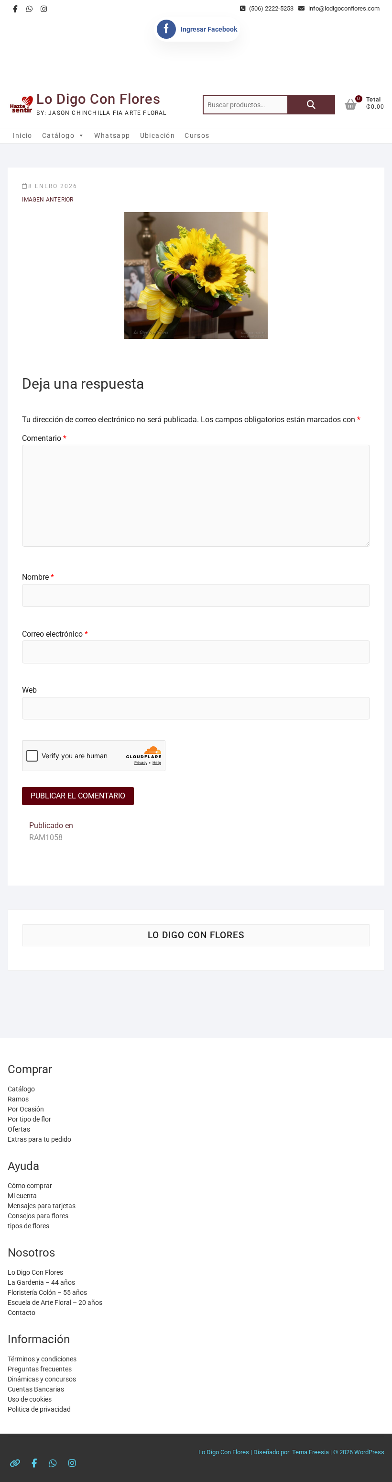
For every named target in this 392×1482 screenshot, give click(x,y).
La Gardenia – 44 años (41, 1282)
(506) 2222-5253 (271, 8)
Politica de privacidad (39, 1409)
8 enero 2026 (52, 186)
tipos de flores (28, 1226)
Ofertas (19, 1129)
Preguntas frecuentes (40, 1369)
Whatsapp (112, 135)
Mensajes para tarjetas (42, 1206)
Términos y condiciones (42, 1359)
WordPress (369, 1452)
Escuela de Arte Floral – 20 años (55, 1302)
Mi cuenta (22, 1196)
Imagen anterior (47, 199)
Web (29, 690)
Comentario (44, 438)
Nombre (38, 577)
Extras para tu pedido (39, 1139)
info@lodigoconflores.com (343, 8)
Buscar (311, 104)
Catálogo (58, 135)
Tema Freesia (310, 1452)
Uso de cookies (30, 1399)
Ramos (18, 1099)
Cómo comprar (30, 1186)
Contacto (21, 1312)
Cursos (197, 135)
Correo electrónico (55, 634)
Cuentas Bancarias (36, 1389)
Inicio (22, 135)
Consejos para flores (38, 1216)
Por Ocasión (26, 1109)
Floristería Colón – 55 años (47, 1292)
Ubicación (157, 135)
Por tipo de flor (29, 1119)
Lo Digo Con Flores (98, 99)
